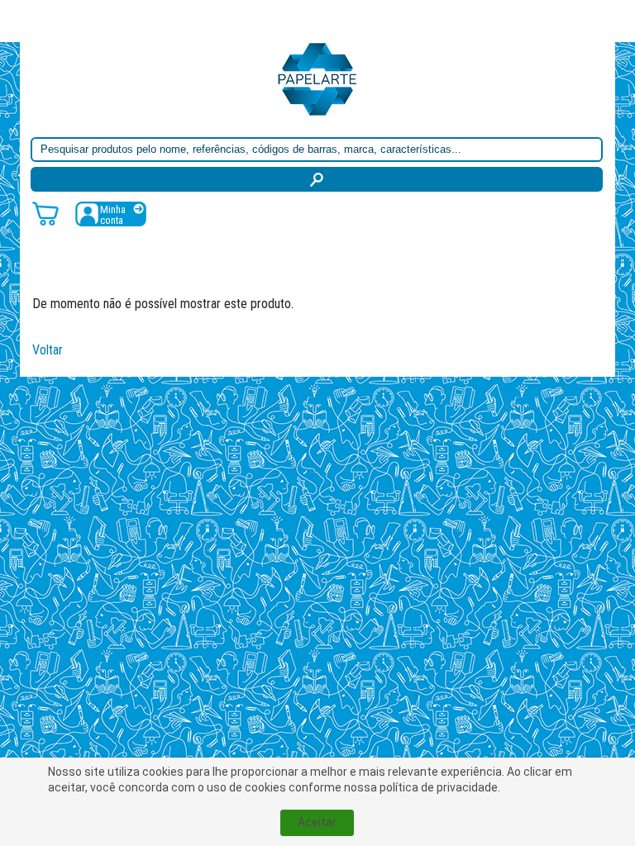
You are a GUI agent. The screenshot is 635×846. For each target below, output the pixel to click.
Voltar (47, 350)
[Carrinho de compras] (45, 213)
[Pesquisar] (317, 179)
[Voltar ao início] (317, 78)
